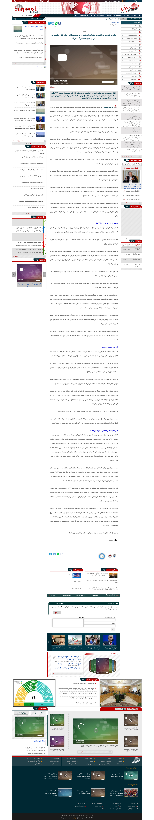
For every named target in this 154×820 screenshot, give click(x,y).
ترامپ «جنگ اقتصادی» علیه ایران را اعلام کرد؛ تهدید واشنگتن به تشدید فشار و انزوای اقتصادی (111, 648)
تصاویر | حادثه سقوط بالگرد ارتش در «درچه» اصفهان (51, 793)
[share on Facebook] (59, 23)
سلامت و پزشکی (106, 761)
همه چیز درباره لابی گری (37, 188)
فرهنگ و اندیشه (71, 761)
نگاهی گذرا (81, 803)
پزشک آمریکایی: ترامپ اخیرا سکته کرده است (84, 683)
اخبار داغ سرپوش (127, 156)
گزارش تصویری (114, 809)
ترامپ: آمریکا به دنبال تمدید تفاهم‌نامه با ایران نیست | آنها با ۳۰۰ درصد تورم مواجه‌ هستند (24, 119)
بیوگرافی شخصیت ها (34, 761)
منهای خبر (108, 15)
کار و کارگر (119, 764)
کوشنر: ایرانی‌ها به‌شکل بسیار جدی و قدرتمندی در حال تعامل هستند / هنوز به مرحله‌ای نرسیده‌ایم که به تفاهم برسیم (25, 127)
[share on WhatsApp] (56, 23)
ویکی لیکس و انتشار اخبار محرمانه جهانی (32, 182)
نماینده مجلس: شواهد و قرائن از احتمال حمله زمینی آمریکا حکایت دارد (97, 574)
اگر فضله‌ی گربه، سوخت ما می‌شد (35, 753)
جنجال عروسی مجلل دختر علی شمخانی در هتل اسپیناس (81, 698)
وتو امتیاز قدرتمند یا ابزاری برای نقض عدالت (31, 195)
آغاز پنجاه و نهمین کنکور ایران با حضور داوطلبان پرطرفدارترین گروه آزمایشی (93, 648)
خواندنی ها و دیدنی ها (33, 758)
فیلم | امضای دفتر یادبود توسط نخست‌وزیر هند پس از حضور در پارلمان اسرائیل (56, 728)
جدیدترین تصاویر (133, 785)
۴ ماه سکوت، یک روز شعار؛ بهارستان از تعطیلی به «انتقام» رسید (102, 581)
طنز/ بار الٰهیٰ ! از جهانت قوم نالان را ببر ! (34, 748)
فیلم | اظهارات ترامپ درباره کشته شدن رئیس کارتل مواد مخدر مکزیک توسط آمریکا (57, 750)
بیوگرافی (93, 15)
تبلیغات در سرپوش (96, 803)
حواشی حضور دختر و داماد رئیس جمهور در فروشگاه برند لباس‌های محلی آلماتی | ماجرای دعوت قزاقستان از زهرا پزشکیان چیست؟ (76, 689)
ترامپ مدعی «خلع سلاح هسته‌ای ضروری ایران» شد (26, 96)
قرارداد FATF (77, 581)
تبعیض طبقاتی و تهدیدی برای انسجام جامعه (31, 170)
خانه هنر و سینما (71, 758)
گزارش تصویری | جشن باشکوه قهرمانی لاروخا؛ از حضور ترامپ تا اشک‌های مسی (116, 793)
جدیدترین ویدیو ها (132, 768)
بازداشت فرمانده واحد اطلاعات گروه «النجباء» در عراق (25, 88)
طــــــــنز (38, 713)
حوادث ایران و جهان (105, 764)
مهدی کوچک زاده (76, 588)
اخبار (76, 15)
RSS (100, 809)
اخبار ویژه (126, 15)
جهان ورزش (89, 764)
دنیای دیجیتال (54, 761)
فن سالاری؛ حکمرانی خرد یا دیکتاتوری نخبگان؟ (31, 201)
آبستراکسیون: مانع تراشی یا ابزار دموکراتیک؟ (31, 163)
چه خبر (40, 217)
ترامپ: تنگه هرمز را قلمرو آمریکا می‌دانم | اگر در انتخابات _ (104, 19)
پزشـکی (45, 222)
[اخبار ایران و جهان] (129, 13)
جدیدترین (53, 595)
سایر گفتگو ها (127, 203)
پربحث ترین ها (118, 15)
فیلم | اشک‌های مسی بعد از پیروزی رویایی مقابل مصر (116, 776)
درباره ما (133, 803)
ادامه (125, 269)
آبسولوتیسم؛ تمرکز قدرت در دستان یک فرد (32, 157)
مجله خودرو (55, 764)
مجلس (113, 22)
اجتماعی (45, 237)
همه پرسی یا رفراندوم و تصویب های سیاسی (31, 176)
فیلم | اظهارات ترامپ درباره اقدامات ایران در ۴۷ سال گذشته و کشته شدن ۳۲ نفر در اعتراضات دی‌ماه (130, 728)
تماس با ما (115, 803)
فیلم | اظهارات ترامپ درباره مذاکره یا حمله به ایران (131, 750)
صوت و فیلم (131, 809)
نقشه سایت (98, 806)
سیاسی (31, 22)
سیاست (117, 22)
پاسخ (56, 612)
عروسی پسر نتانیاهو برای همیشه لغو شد (84, 703)
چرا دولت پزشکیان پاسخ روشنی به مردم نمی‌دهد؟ (29, 43)
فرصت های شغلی (80, 806)
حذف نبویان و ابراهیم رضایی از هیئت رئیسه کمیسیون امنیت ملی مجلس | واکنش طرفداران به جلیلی (103, 588)
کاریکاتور (42, 260)
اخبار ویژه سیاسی (18, 141)
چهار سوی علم (55, 758)
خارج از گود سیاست (92, 680)
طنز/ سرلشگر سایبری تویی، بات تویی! (34, 751)
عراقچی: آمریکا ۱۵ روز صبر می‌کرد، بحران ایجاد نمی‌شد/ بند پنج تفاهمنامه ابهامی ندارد (132, 186)
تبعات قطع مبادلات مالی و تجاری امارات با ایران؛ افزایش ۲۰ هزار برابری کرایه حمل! (75, 648)
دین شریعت (72, 764)
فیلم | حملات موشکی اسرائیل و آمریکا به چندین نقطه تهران (99, 746)
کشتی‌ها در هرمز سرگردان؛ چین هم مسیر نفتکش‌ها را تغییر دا (25, 135)
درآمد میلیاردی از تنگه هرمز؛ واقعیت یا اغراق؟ (31, 57)
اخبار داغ (133, 15)
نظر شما (81, 617)
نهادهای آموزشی (88, 758)
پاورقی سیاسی (21, 713)
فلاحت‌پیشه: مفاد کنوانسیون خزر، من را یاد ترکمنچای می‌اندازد (24, 104)
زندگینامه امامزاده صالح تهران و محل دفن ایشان (69, 657)
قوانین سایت (131, 806)
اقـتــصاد (45, 230)
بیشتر (16, 64)
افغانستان (37, 764)
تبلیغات (20, 1)
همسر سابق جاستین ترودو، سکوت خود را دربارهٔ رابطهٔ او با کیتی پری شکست (76, 693)
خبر (138, 83)
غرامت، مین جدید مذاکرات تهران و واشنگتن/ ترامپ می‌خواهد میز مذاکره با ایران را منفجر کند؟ (29, 37)
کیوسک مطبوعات (84, 15)
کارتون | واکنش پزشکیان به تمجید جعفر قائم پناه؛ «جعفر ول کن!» (29, 285)
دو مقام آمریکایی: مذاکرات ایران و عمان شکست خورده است (58, 648)
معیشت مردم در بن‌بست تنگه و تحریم (33, 27)
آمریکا (69, 575)
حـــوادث (45, 244)
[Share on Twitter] (49, 23)
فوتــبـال (45, 251)
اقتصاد (120, 761)
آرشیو (35, 1)
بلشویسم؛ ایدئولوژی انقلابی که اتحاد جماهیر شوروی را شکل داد (29, 152)
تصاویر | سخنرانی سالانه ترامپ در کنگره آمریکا (83, 792)
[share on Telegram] (52, 23)
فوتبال (91, 761)
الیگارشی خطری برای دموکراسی (35, 207)
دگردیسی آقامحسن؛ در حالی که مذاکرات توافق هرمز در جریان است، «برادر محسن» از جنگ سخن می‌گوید (28, 51)
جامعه (109, 758)
